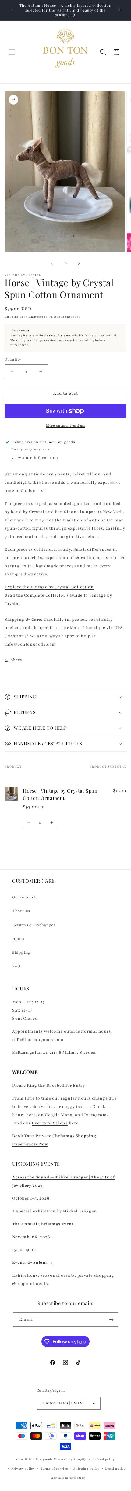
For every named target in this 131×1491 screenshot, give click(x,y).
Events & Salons (50, 1123)
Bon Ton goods (41, 1459)
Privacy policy (23, 1469)
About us (21, 910)
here (31, 1115)
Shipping (36, 317)
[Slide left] (52, 263)
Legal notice (115, 1469)
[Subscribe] (111, 1319)
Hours (18, 938)
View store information (34, 457)
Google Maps (59, 1115)
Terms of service (54, 1469)
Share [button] (16, 659)
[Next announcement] (119, 10)
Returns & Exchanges (33, 925)
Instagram (95, 1115)
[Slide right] (79, 263)
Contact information (68, 1478)
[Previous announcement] (11, 10)
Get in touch (24, 897)
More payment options (65, 425)
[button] (12, 52)
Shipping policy (86, 1469)
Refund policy (103, 1459)
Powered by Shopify (70, 1459)
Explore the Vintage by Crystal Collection (49, 587)
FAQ (16, 966)
